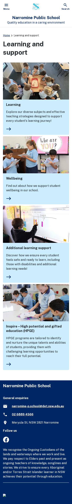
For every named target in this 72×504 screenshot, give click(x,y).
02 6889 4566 (22, 414)
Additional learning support (28, 248)
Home (6, 35)
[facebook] (6, 441)
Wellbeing (14, 178)
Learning (13, 105)
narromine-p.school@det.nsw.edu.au (38, 406)
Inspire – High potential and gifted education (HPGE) (34, 328)
